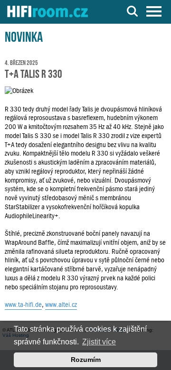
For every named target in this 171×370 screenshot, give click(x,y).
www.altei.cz (61, 304)
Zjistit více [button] (99, 342)
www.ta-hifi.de (23, 304)
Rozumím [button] (86, 359)
